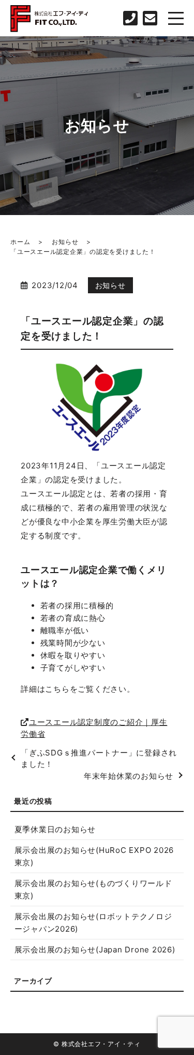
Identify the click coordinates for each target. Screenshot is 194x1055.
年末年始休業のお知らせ (128, 776)
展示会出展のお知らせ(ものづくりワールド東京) (93, 889)
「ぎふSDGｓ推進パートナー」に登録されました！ (99, 758)
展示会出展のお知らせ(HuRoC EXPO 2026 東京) (94, 856)
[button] (97, 728)
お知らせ (65, 242)
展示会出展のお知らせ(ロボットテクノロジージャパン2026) (93, 922)
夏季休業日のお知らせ (55, 829)
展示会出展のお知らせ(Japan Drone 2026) (94, 949)
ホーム (20, 242)
